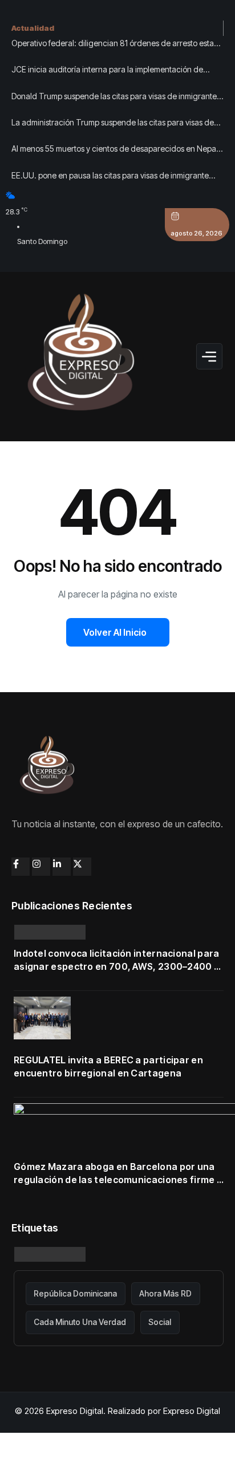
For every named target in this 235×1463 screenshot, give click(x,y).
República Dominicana (75, 1293)
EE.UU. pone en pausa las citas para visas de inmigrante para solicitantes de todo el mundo (110, 176)
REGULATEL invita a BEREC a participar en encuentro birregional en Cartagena (108, 1066)
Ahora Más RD (165, 1293)
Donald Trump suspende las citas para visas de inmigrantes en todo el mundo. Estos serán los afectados (115, 97)
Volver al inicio (115, 632)
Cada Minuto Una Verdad (80, 1322)
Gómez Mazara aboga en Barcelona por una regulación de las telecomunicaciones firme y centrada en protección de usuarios (118, 1173)
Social (159, 1322)
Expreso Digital (191, 1410)
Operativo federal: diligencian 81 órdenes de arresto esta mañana (112, 44)
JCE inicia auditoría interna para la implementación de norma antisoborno (107, 70)
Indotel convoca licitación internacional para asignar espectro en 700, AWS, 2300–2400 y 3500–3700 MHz (117, 960)
